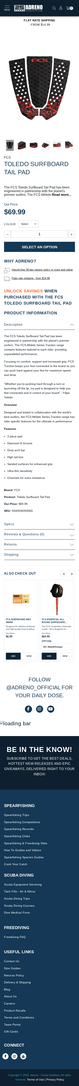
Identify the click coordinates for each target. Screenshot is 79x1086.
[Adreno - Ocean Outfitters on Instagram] (14, 1056)
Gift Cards (11, 1031)
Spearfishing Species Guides (24, 857)
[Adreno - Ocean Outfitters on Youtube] (23, 1056)
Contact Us (11, 961)
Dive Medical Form (17, 912)
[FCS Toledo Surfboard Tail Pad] (39, 87)
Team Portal (12, 1024)
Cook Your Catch (15, 864)
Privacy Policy (55, 1079)
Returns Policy (14, 975)
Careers (9, 1003)
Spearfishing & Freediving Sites (25, 843)
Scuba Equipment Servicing (23, 884)
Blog (7, 989)
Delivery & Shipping (17, 982)
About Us (10, 996)
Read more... (61, 194)
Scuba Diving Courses (19, 905)
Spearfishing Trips (16, 815)
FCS (7, 157)
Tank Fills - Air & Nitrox (19, 891)
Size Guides (12, 968)
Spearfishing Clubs (17, 836)
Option (46, 641)
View (29, 656)
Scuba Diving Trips (17, 898)
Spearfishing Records (19, 829)
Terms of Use (35, 1079)
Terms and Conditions (19, 1017)
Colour (10, 224)
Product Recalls (15, 1010)
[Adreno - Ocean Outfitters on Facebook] (5, 1056)
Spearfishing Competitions (22, 822)
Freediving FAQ (15, 937)
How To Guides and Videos (22, 850)
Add (13, 656)
